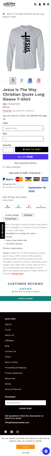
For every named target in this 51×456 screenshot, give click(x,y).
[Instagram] (17, 431)
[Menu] (48, 4)
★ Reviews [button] (2, 230)
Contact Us (10, 351)
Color (5, 123)
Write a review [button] (25, 298)
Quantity (7, 145)
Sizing (8, 384)
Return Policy (11, 362)
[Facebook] (6, 431)
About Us (9, 335)
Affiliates (9, 340)
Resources (10, 378)
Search (8, 324)
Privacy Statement (14, 373)
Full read (25, 453)
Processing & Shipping (15, 367)
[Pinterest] (12, 431)
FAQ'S (8, 357)
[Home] (4, 14)
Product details (12, 215)
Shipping (7, 111)
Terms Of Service (13, 389)
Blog (7, 346)
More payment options (26, 163)
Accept (25, 447)
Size (5, 133)
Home (8, 330)
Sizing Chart (10, 219)
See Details (9, 200)
